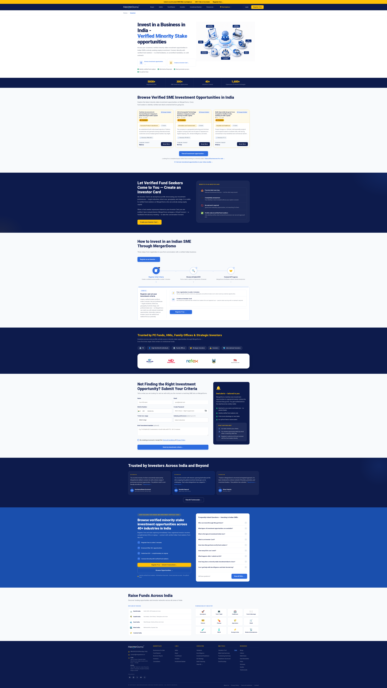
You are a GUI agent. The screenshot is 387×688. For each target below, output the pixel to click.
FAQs (241, 661)
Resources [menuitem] (210, 7)
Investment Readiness (203, 656)
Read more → (147, 484)
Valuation (199, 650)
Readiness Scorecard (224, 658)
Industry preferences (184, 416)
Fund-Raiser (178, 656)
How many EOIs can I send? (222, 550)
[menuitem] (225, 7)
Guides (242, 667)
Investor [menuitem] (182, 7)
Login (247, 7)
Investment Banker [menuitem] (196, 7)
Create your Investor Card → (149, 222)
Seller (176, 650)
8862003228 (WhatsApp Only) (139, 651)
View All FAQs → (239, 576)
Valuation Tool (227, 650)
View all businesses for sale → (215, 158)
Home (125, 13)
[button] (156, 275)
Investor (177, 658)
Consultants (156, 661)
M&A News (243, 656)
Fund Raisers (157, 653)
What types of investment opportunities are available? (222, 528)
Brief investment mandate (148, 425)
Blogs (241, 650)
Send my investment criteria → (173, 447)
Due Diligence (200, 653)
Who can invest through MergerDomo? (222, 523)
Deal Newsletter (244, 658)
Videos (242, 653)
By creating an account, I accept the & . (162, 440)
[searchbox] (191, 420)
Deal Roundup (222, 661)
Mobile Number (142, 407)
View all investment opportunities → (193, 153)
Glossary (242, 664)
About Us (226, 685)
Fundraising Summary (224, 656)
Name (139, 398)
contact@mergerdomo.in (138, 654)
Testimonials (243, 670)
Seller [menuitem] (161, 7)
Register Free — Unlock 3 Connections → (164, 565)
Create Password (179, 407)
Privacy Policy (235, 685)
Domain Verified (165, 112)
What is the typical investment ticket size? (222, 534)
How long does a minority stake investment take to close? (222, 562)
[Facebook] (129, 677)
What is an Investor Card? (222, 539)
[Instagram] (144, 677)
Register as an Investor (149, 259)
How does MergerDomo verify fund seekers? (222, 545)
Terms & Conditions (246, 685)
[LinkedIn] (133, 677)
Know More (166, 144)
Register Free (257, 7)
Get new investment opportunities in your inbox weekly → (194, 162)
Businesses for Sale (159, 650)
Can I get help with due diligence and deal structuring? (222, 567)
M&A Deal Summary (224, 653)
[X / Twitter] (137, 677)
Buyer (176, 653)
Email (175, 398)
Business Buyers (158, 656)
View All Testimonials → (194, 500)
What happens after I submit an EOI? (222, 556)
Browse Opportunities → (164, 570)
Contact (256, 685)
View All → (200, 664)
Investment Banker (180, 661)
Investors (156, 658)
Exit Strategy (200, 658)
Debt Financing (201, 661)
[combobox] (191, 420)
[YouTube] (140, 677)
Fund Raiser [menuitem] (171, 7)
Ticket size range (142, 416)
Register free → (218, 2)
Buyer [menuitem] (152, 7)
